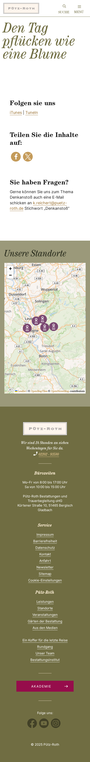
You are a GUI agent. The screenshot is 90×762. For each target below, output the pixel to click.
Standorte (45, 608)
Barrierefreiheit (45, 541)
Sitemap (45, 574)
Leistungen (45, 602)
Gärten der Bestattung (45, 621)
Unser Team (45, 653)
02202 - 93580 (49, 455)
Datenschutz (45, 548)
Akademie (41, 686)
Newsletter (45, 567)
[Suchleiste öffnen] (64, 7)
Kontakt (45, 554)
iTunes (16, 112)
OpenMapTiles (39, 391)
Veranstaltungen (45, 615)
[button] (16, 157)
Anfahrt (45, 561)
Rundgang (45, 647)
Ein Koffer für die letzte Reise (45, 640)
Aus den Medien (45, 628)
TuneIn (31, 112)
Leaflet (21, 391)
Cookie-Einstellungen (45, 580)
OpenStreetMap (60, 391)
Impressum (45, 534)
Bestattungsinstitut (45, 660)
